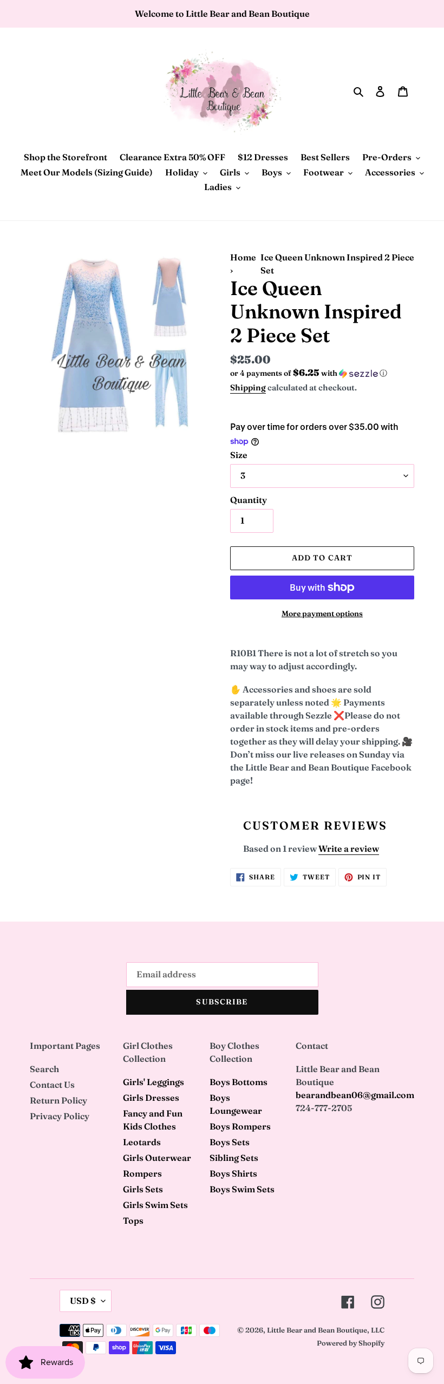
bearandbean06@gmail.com (355, 1094)
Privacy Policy (59, 1116)
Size (238, 454)
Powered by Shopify (350, 1343)
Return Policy (58, 1100)
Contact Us (52, 1084)
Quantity (248, 499)
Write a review (348, 848)
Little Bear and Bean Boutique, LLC (325, 1330)
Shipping (248, 387)
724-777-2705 (324, 1107)
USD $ (83, 1300)
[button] (308, 373)
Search (44, 1068)
